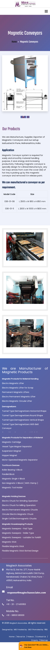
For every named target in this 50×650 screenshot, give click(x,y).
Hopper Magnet (9, 455)
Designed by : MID (9, 629)
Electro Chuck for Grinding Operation (20, 500)
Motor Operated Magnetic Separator (20, 459)
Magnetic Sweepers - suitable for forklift (21, 537)
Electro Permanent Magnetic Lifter (18, 396)
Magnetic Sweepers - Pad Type (17, 528)
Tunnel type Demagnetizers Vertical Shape (23, 420)
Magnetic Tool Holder (12, 487)
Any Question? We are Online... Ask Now (36, 646)
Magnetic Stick (9, 541)
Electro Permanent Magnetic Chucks (20, 509)
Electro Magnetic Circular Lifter (17, 401)
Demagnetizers (9, 406)
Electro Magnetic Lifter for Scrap (17, 387)
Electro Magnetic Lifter (13, 383)
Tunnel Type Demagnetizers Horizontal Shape (24, 411)
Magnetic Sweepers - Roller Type (18, 533)
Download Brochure (28, 117)
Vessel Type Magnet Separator (17, 446)
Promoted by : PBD (40, 629)
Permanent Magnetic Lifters (15, 392)
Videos (30, 636)
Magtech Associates (18, 623)
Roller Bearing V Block (12, 469)
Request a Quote (23, 117)
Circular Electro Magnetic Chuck (17, 514)
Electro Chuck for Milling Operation (19, 505)
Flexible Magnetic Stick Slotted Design (20, 550)
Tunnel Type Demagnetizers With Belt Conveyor (20, 426)
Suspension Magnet (11, 451)
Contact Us (41, 636)
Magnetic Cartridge (11, 442)
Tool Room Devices (10, 465)
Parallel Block (8, 474)
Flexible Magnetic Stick (13, 546)
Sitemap (44, 640)
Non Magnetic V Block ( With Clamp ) (20, 483)
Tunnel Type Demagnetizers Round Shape (22, 415)
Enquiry (34, 640)
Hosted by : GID (24, 629)
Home (14, 42)
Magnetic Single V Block (13, 478)
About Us (21, 636)
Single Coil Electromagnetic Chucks (19, 518)
